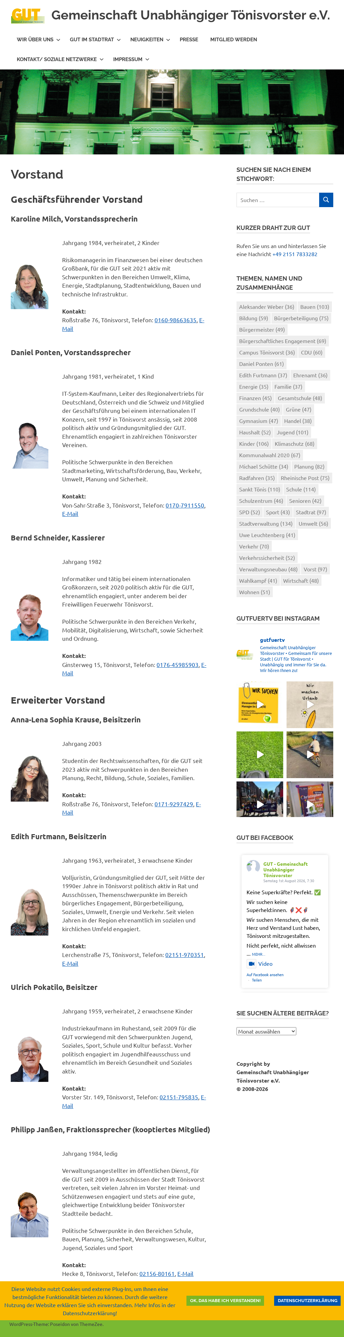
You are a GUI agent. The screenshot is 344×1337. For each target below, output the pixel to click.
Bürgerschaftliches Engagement (282, 340)
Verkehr (254, 546)
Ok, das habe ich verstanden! (225, 1300)
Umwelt (313, 523)
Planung (309, 466)
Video (265, 963)
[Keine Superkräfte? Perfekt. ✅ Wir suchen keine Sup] (259, 704)
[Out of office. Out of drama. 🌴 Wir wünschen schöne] (310, 704)
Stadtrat (311, 512)
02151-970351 (184, 954)
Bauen (314, 306)
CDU (311, 352)
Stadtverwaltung (266, 523)
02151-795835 (179, 1096)
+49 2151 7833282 (294, 253)
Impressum (127, 59)
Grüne (298, 409)
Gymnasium (258, 420)
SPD (249, 512)
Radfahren (257, 477)
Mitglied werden (233, 40)
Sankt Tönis (259, 489)
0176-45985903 (178, 664)
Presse (189, 40)
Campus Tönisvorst (267, 352)
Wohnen (254, 591)
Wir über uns (35, 40)
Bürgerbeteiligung (301, 318)
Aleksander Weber (266, 306)
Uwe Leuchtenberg (267, 534)
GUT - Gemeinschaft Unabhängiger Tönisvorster (285, 869)
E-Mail (70, 513)
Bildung (253, 318)
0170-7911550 (185, 505)
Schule (301, 489)
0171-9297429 (174, 803)
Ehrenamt (310, 375)
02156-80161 (157, 1273)
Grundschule (259, 409)
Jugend (292, 432)
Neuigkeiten (146, 40)
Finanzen (255, 397)
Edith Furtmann (263, 375)
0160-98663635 (176, 319)
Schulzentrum (261, 500)
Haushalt (255, 432)
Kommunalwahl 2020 (269, 454)
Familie (288, 386)
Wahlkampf (258, 580)
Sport (278, 512)
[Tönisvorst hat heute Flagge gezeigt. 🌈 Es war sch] (310, 804)
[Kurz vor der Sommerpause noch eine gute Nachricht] (259, 754)
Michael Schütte (263, 466)
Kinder (254, 443)
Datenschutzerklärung (307, 1300)
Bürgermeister (262, 329)
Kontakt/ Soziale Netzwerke (57, 59)
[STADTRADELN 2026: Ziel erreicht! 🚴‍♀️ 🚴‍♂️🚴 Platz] (310, 754)
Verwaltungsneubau (268, 569)
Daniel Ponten (261, 363)
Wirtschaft (301, 580)
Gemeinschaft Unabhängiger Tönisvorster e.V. (190, 14)
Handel (298, 420)
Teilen (257, 980)
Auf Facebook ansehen (265, 974)
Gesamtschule (300, 397)
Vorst (315, 569)
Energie (253, 386)
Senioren (305, 500)
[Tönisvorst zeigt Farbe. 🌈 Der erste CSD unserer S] (259, 804)
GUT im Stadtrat (92, 40)
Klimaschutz (294, 443)
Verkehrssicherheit (267, 557)
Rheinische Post (305, 477)
